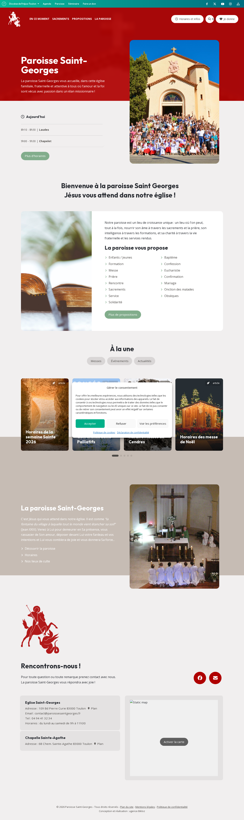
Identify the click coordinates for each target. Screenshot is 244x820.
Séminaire (73, 3)
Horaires (31, 555)
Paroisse (59, 3)
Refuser (121, 423)
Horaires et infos (189, 19)
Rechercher (213, 19)
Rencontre (116, 283)
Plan (93, 708)
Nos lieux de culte (37, 561)
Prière (113, 277)
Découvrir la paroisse (40, 548)
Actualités (144, 361)
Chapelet (45, 141)
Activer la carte (174, 742)
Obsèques (171, 296)
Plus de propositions (122, 314)
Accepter (90, 423)
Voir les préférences (153, 423)
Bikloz (141, 811)
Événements (119, 361)
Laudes (44, 129)
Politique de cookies (104, 432)
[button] (115, 456)
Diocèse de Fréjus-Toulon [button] (23, 3)
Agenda (47, 3)
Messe (113, 270)
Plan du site (126, 807)
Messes (96, 361)
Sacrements (117, 289)
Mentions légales (145, 807)
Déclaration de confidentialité (133, 432)
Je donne (229, 19)
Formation (116, 264)
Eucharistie (172, 270)
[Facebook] (200, 678)
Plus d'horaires (35, 156)
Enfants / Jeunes (120, 257)
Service (114, 296)
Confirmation (173, 277)
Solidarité (115, 302)
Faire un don (89, 3)
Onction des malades (179, 289)
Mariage (170, 283)
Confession (172, 264)
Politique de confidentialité (172, 807)
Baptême (170, 257)
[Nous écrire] (215, 678)
